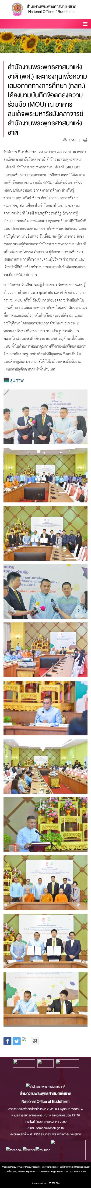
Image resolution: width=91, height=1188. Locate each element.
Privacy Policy (24, 1167)
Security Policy (39, 1167)
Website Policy (9, 1167)
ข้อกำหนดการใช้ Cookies (71, 1167)
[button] (85, 24)
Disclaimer (53, 1167)
